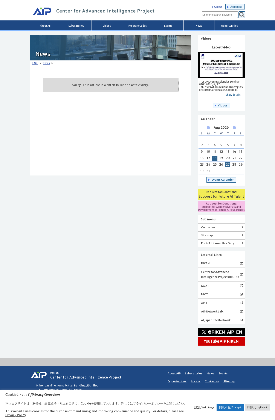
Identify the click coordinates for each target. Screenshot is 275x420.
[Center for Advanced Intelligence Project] (92, 11)
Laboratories (76, 25)
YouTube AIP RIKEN (221, 341)
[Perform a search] (241, 14)
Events (168, 25)
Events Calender (222, 180)
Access (218, 7)
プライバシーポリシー (148, 403)
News (199, 25)
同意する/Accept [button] (230, 407)
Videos (107, 25)
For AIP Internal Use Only (217, 243)
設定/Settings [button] (204, 407)
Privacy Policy (15, 415)
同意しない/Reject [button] (257, 407)
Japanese (236, 6)
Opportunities (229, 25)
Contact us (208, 227)
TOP (35, 63)
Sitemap (207, 235)
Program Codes (137, 25)
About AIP (45, 25)
